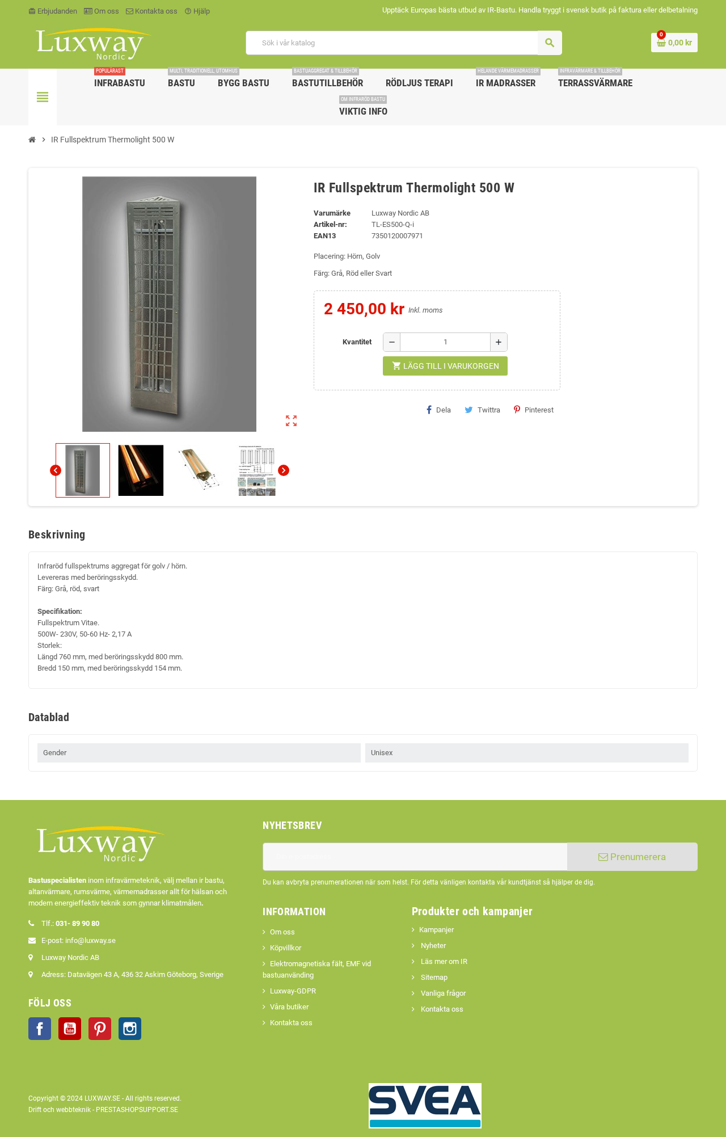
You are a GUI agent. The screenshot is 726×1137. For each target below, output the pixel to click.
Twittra (489, 410)
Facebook (39, 1028)
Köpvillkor (285, 948)
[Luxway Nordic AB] (92, 42)
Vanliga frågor (442, 993)
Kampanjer (436, 929)
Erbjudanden (52, 11)
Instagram (130, 1028)
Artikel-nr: (330, 224)
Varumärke (332, 213)
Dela (443, 410)
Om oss (105, 11)
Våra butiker (289, 1007)
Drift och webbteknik (59, 1110)
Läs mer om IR (443, 961)
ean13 (325, 235)
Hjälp (197, 11)
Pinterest (539, 410)
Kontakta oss (155, 11)
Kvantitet (357, 342)
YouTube (69, 1028)
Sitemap (433, 977)
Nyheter (432, 945)
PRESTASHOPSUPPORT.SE (137, 1110)
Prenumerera (637, 856)
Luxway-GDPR (293, 991)
